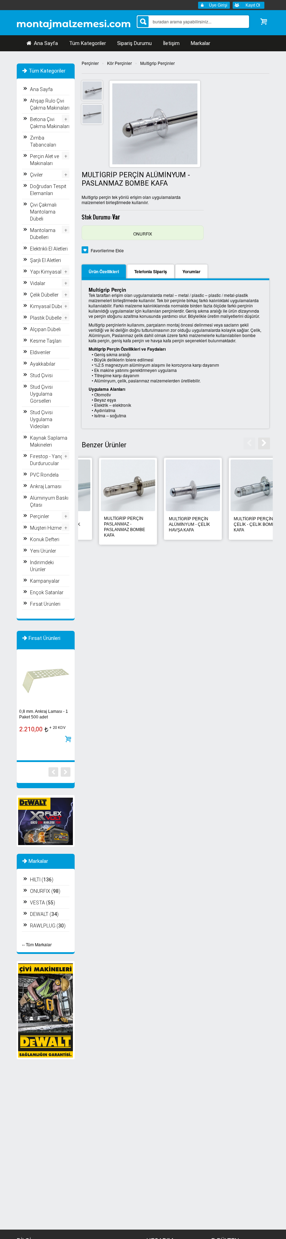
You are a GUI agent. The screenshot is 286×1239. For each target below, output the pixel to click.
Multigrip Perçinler (157, 63)
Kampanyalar (45, 581)
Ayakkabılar (42, 364)
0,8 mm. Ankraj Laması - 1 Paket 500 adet (43, 714)
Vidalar (37, 283)
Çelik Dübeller (44, 295)
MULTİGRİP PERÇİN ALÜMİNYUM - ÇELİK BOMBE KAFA (172, 524)
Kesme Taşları (45, 341)
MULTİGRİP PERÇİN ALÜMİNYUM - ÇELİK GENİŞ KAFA (107, 524)
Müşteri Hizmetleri (49, 528)
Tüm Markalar (39, 944)
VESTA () (42, 902)
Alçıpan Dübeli (45, 329)
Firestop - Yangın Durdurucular (48, 460)
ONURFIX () (45, 891)
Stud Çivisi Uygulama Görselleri (41, 394)
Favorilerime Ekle (107, 250)
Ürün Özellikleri (104, 271)
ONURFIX (142, 234)
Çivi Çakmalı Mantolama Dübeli (43, 212)
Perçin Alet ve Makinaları (44, 160)
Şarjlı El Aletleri (45, 260)
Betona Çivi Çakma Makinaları (49, 123)
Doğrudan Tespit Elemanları (48, 190)
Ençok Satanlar (46, 592)
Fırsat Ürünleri (45, 604)
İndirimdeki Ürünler (42, 566)
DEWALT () (44, 914)
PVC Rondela (44, 475)
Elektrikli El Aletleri (49, 249)
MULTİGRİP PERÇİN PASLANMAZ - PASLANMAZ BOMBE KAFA (236, 527)
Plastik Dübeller (46, 318)
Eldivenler (40, 352)
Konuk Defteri (44, 539)
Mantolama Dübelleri (42, 233)
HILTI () (41, 879)
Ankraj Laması (45, 486)
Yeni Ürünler (43, 551)
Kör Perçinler (119, 63)
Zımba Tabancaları (43, 141)
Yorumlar (191, 271)
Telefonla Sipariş (150, 271)
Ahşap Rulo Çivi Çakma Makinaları (49, 104)
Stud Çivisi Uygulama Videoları (41, 419)
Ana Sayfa (45, 43)
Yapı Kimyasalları (49, 272)
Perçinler (90, 63)
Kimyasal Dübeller (49, 306)
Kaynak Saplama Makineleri (48, 441)
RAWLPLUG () (48, 925)
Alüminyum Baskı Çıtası (49, 501)
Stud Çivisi (41, 375)
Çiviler (36, 175)
